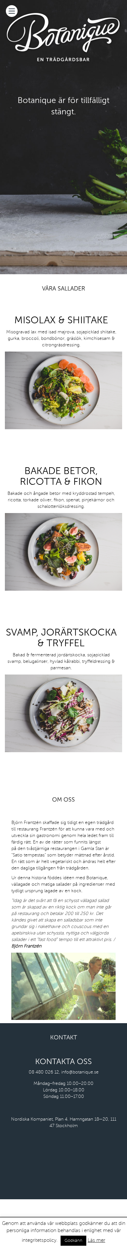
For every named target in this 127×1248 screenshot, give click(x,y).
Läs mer (96, 1240)
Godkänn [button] (73, 1240)
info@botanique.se (80, 1072)
